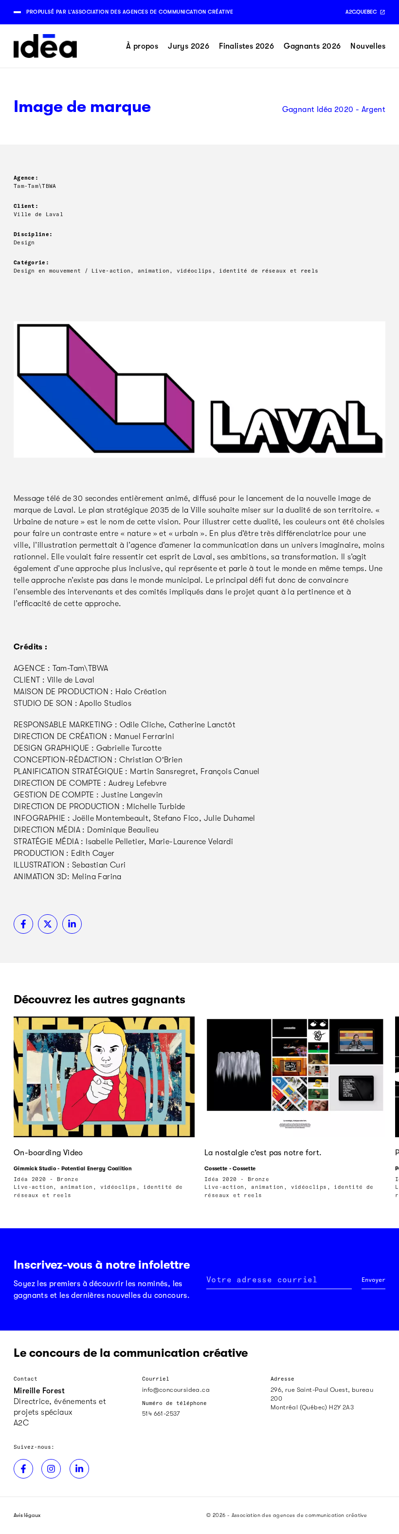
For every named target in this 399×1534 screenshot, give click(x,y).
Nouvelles (367, 46)
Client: (26, 206)
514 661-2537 (161, 1413)
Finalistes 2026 (246, 46)
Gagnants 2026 (312, 46)
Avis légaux (27, 1515)
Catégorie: (31, 262)
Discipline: (33, 234)
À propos (142, 46)
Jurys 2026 (188, 46)
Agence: (26, 177)
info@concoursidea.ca (176, 1389)
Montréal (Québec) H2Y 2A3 (312, 1407)
